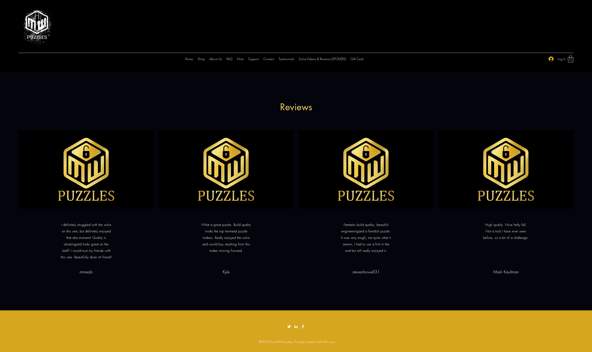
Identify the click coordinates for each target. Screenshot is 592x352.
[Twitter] (289, 326)
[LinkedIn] (296, 326)
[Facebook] (303, 326)
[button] (571, 59)
